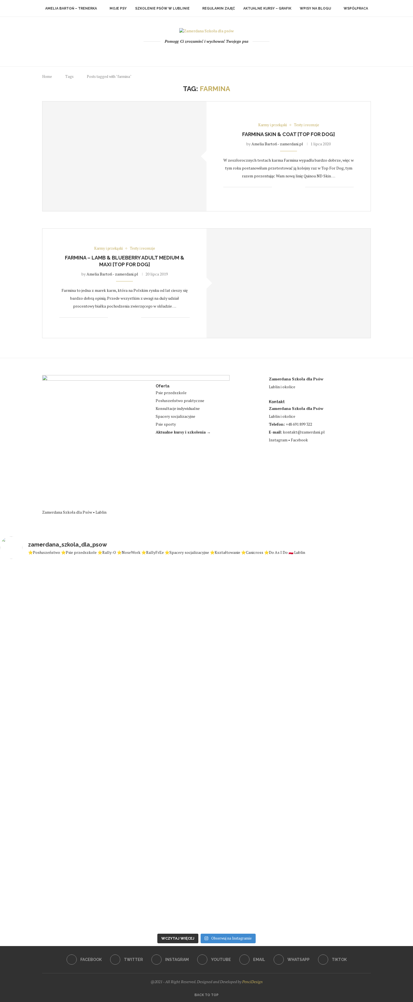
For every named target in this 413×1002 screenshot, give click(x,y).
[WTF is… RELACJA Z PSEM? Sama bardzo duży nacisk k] (102, 745)
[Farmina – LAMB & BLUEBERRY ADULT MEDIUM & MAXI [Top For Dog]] (288, 283)
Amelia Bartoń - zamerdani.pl (277, 143)
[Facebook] (183, 53)
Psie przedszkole (171, 392)
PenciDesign (252, 981)
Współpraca (356, 8)
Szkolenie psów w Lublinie (162, 8)
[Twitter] (191, 53)
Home (47, 76)
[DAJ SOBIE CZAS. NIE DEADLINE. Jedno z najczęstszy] (172, 739)
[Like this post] (276, 187)
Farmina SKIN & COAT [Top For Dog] (288, 134)
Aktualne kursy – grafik (267, 8)
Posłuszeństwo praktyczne (180, 400)
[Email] (214, 53)
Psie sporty (166, 424)
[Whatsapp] (221, 53)
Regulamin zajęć (218, 8)
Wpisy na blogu (315, 8)
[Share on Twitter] (289, 187)
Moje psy (118, 8)
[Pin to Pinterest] (294, 187)
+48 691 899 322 (299, 424)
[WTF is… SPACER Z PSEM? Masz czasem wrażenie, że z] (310, 718)
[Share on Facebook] (283, 187)
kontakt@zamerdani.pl (304, 432)
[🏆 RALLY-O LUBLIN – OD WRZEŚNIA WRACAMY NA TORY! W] (379, 731)
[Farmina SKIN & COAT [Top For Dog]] (124, 156)
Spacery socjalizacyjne (175, 416)
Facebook (299, 440)
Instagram (278, 440)
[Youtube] (206, 53)
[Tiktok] (229, 53)
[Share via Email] (300, 187)
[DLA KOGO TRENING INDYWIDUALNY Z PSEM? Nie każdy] (241, 727)
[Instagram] (199, 53)
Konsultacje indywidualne (178, 408)
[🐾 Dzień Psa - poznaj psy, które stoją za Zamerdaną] (33, 747)
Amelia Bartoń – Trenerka (71, 8)
